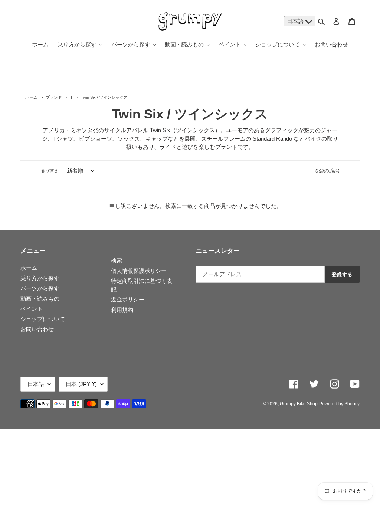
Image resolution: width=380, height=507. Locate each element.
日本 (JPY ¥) (81, 384)
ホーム (31, 97)
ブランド (54, 97)
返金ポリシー (127, 299)
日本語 (296, 21)
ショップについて (42, 319)
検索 (116, 260)
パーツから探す (39, 288)
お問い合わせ (37, 329)
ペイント (31, 308)
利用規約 (122, 310)
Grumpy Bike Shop (299, 403)
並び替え (50, 171)
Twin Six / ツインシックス (104, 97)
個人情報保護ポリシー (139, 271)
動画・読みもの (39, 298)
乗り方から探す (39, 278)
